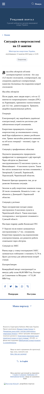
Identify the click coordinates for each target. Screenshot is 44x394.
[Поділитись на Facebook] (5, 286)
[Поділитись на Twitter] (10, 286)
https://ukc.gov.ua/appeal (18, 354)
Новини (7, 35)
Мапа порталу (21, 306)
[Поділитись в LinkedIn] (16, 286)
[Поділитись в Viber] (27, 286)
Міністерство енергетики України (22, 51)
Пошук (38, 4)
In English (24, 361)
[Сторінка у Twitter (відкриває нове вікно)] (22, 366)
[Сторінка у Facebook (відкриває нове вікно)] (17, 366)
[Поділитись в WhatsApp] (22, 286)
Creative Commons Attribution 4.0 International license (23, 376)
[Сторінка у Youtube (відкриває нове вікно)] (26, 366)
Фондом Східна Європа (25, 329)
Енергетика (22, 59)
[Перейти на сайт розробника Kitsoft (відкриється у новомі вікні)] (11, 384)
